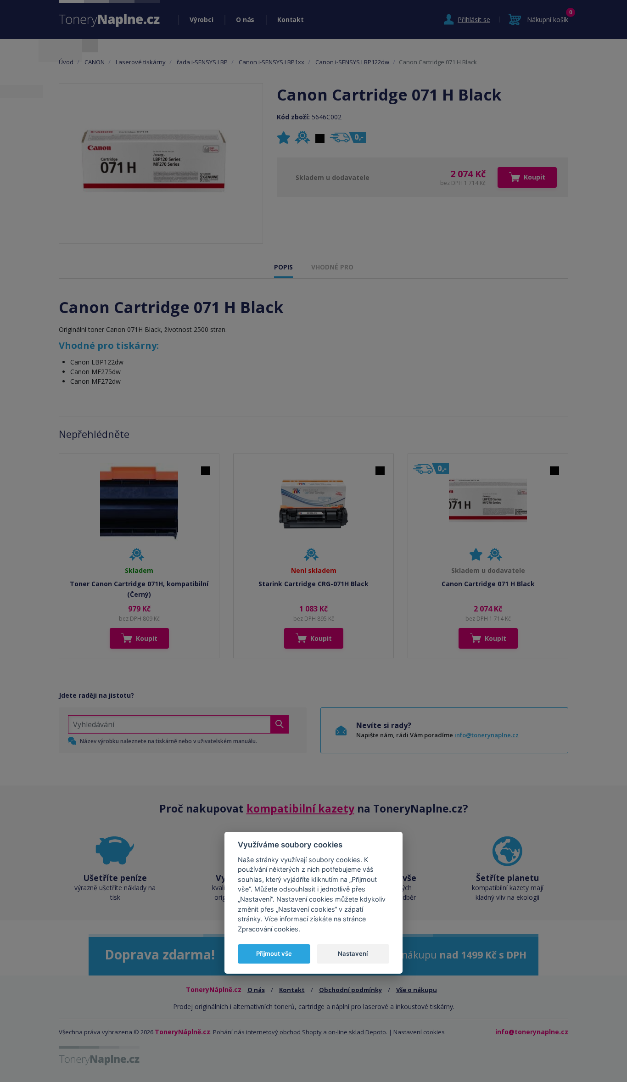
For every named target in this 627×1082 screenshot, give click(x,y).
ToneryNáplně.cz (182, 1031)
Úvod (66, 62)
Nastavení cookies (419, 1032)
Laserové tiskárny (141, 62)
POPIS (283, 267)
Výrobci (201, 19)
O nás (245, 19)
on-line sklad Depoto (357, 1032)
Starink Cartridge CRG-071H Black (313, 583)
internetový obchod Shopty (284, 1032)
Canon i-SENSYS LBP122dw (352, 62)
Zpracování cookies (268, 929)
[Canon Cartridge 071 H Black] (161, 163)
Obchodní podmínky (350, 990)
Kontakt (290, 19)
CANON (94, 62)
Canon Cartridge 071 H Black (488, 583)
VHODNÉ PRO (332, 267)
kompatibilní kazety (300, 808)
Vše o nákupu (416, 990)
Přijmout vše (274, 953)
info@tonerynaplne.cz (486, 735)
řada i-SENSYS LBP (202, 62)
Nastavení (353, 953)
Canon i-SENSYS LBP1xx (271, 62)
